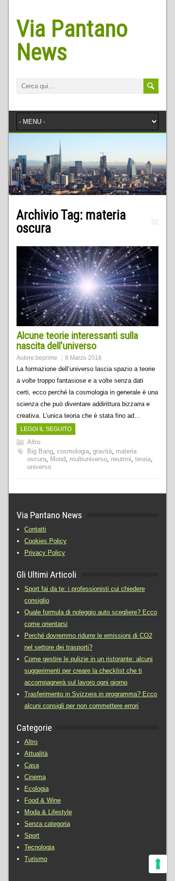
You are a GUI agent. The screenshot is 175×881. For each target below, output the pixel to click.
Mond (58, 459)
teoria (143, 459)
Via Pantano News (72, 40)
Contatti (35, 529)
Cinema (35, 777)
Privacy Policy (44, 552)
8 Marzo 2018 (83, 357)
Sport (31, 835)
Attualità (36, 753)
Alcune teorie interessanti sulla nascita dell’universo (77, 341)
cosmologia (73, 451)
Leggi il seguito (45, 429)
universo (39, 466)
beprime (46, 357)
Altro (33, 442)
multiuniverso (88, 459)
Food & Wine (42, 800)
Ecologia (36, 788)
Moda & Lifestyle (48, 812)
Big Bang (40, 451)
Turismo (35, 858)
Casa (31, 765)
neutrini (121, 459)
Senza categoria (47, 823)
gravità (102, 451)
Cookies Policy (45, 541)
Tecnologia (39, 847)
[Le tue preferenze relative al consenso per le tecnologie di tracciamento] (158, 864)
